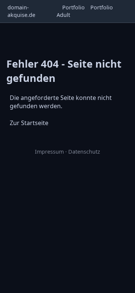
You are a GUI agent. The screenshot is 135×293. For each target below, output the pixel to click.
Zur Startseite (29, 123)
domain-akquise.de (21, 11)
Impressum (49, 151)
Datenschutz (84, 151)
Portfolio (73, 7)
